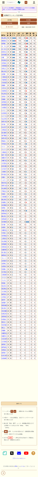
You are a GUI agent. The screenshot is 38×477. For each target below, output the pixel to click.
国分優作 (4, 132)
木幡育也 (4, 333)
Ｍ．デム (4, 46)
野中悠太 (4, 174)
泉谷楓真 (4, 205)
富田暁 (3, 208)
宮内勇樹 (4, 222)
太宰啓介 (4, 297)
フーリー (4, 277)
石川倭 (3, 224)
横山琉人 (4, 216)
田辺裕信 (4, 60)
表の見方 (10, 27)
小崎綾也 (4, 152)
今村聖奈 (4, 107)
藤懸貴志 (4, 41)
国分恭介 (4, 308)
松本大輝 (4, 355)
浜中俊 (3, 124)
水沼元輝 (4, 339)
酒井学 (3, 300)
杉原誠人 (4, 319)
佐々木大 (4, 49)
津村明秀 (4, 105)
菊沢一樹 (4, 155)
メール (23, 466)
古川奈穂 (4, 341)
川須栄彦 (4, 82)
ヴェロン (4, 280)
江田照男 (4, 275)
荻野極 (3, 43)
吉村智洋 (4, 261)
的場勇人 (4, 202)
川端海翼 (4, 80)
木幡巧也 (4, 160)
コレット (4, 258)
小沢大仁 (4, 88)
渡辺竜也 (4, 288)
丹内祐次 (4, 144)
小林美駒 (4, 197)
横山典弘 (4, 38)
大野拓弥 (4, 130)
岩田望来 (4, 102)
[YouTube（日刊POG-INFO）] (26, 453)
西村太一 (4, 322)
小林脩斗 (4, 171)
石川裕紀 (4, 272)
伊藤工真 (4, 210)
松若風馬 (4, 113)
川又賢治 (4, 163)
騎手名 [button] (3, 35)
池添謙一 (4, 302)
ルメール (4, 116)
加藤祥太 (4, 336)
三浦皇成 (4, 77)
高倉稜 (3, 194)
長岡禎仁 (4, 350)
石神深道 (4, 247)
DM (16, 466)
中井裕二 (4, 233)
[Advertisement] (19, 381)
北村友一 (4, 96)
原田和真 (4, 316)
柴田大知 (4, 121)
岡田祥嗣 (4, 305)
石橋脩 (3, 99)
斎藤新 (3, 85)
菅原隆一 (4, 269)
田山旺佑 (4, 93)
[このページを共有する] (3, 473)
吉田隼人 (4, 263)
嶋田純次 (4, 255)
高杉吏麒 (4, 311)
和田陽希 (4, 244)
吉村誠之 (4, 63)
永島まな (4, 68)
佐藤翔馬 (4, 249)
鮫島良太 (4, 52)
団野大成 (4, 185)
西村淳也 (4, 183)
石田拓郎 (4, 219)
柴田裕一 (4, 353)
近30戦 (28, 20)
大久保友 (4, 291)
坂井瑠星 (4, 54)
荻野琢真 (4, 213)
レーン (3, 110)
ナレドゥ (4, 149)
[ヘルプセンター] (33, 453)
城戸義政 (4, 135)
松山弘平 (4, 127)
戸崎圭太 (4, 191)
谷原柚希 (4, 358)
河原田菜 (4, 91)
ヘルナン (4, 180)
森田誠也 (4, 347)
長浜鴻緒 (4, 325)
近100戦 (9, 23)
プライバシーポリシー (19, 458)
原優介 (3, 177)
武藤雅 (3, 330)
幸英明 (3, 227)
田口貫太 (4, 252)
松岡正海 (4, 314)
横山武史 (4, 71)
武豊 (2, 57)
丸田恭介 (4, 266)
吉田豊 (3, 74)
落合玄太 (4, 286)
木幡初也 (4, 230)
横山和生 (4, 199)
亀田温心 (4, 294)
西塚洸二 (4, 141)
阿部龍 (3, 283)
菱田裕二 (4, 344)
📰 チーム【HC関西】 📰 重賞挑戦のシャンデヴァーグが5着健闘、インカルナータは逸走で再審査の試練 (18, 8)
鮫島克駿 (4, 166)
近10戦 (10, 20)
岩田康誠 (4, 236)
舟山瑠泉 (4, 241)
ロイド (3, 146)
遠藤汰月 (4, 158)
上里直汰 (4, 238)
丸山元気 (4, 119)
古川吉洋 (4, 169)
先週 (28, 23)
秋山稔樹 (4, 188)
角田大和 (4, 138)
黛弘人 (3, 327)
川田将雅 (4, 66)
